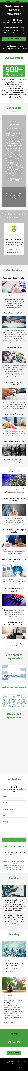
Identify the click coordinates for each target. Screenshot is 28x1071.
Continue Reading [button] (9, 971)
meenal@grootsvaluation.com (13, 865)
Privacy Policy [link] (7, 846)
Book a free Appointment (14, 39)
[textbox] (14, 796)
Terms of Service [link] (17, 846)
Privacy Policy (14, 1052)
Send (14, 839)
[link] (14, 249)
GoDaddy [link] (17, 1067)
